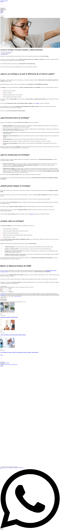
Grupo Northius (2, 293)
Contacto (1, 0)
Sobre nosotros (2, 364)
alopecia (37, 103)
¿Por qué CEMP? (3, 9)
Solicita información (3, 297)
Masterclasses (7, 364)
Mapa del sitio (18, 467)
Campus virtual (5, 0)
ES (0, 1)
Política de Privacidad (18, 296)
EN (1, 1)
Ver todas (1, 355)
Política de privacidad (7, 467)
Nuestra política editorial (4, 54)
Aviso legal (2, 467)
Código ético (22, 467)
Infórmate (2, 17)
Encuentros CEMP (11, 364)
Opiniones (1, 10)
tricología (31, 213)
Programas (2, 8)
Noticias (1, 12)
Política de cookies (13, 467)
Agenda (2, 11)
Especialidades (7, 362)
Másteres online (2, 362)
